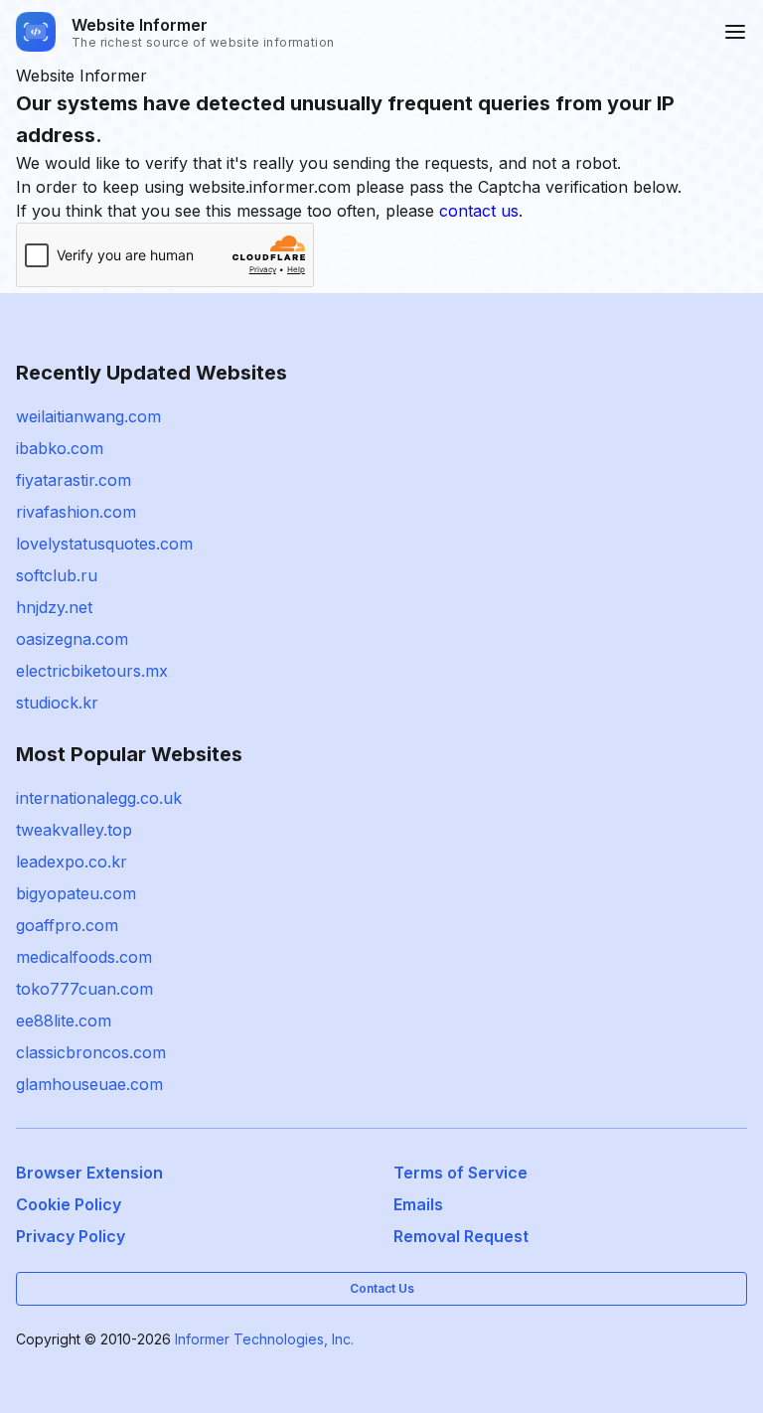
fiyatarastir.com (73, 480)
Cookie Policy (68, 1204)
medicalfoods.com (84, 957)
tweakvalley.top (74, 830)
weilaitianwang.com (88, 416)
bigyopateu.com (76, 893)
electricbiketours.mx (92, 671)
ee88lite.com (63, 1020)
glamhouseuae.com (89, 1084)
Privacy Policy (70, 1236)
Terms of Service (460, 1172)
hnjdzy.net (54, 607)
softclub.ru (56, 575)
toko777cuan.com (84, 989)
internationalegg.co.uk (99, 798)
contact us (479, 211)
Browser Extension (89, 1172)
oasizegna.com (72, 639)
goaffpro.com (67, 925)
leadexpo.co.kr (71, 861)
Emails (418, 1204)
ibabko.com (59, 448)
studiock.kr (57, 702)
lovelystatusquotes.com (104, 543)
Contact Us (382, 1288)
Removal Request (461, 1236)
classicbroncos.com (91, 1052)
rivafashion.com (76, 512)
